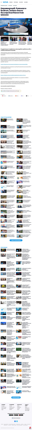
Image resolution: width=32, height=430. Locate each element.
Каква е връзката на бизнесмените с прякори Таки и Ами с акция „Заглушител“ (11, 231)
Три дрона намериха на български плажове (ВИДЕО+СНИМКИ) (26, 235)
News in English (27, 410)
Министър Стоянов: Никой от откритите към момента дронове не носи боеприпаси (27, 162)
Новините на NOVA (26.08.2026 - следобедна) (10, 313)
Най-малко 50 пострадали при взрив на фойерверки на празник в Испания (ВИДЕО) (11, 287)
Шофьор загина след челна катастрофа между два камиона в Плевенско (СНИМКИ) (11, 216)
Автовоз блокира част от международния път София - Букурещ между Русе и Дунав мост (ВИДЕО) (27, 231)
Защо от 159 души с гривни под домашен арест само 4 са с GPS (27, 126)
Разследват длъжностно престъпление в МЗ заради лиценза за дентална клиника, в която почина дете (27, 147)
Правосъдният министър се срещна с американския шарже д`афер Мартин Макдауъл (27, 206)
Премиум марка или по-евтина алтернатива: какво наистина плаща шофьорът (11, 338)
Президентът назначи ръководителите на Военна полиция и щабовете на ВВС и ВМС (10, 142)
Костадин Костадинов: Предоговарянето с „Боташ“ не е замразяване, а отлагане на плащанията (11, 207)
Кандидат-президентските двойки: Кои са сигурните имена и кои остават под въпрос (11, 126)
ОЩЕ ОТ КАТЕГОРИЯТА (16, 240)
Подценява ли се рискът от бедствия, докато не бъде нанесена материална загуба (27, 177)
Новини (10, 2)
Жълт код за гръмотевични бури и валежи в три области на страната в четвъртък (11, 157)
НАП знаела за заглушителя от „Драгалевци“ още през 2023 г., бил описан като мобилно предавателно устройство (26, 121)
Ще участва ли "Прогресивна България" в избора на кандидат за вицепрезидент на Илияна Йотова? (11, 226)
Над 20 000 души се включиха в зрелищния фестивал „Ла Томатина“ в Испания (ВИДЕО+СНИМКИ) (11, 292)
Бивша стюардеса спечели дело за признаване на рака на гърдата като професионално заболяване (26, 382)
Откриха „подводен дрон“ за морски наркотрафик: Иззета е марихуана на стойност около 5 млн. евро (27, 168)
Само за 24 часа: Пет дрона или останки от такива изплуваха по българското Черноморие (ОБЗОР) (11, 137)
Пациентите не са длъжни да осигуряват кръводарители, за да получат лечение (11, 221)
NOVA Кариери (27, 409)
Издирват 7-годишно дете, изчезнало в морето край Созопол (27, 211)
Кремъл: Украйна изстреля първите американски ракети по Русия (13, 75)
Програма (16, 2)
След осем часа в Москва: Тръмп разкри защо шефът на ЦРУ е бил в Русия (26, 286)
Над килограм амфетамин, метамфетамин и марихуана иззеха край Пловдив (11, 182)
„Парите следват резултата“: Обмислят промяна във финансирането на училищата (26, 192)
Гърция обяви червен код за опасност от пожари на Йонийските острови (26, 370)
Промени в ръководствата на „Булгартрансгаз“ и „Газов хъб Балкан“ (27, 173)
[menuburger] (1, 2)
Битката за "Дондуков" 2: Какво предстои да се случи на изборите (27, 201)
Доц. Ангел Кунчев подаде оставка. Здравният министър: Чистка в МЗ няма (11, 177)
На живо (26, 2)
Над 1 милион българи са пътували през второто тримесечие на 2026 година (11, 201)
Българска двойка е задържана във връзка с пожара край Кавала (11, 298)
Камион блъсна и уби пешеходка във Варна (26, 181)
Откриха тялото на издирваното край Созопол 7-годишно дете (11, 167)
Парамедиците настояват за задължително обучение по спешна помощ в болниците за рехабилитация (26, 364)
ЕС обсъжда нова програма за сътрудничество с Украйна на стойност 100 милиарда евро (11, 324)
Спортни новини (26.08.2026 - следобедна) (25, 309)
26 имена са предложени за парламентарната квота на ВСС (11, 191)
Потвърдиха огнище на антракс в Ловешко (10, 162)
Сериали (18, 408)
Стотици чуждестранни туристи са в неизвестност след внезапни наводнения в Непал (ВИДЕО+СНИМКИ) (11, 357)
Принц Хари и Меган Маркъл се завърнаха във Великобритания (26, 313)
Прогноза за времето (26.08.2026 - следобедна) (11, 309)
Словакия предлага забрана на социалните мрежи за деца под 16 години (26, 280)
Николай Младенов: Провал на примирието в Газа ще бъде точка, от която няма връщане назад (11, 256)
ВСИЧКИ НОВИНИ (16, 397)
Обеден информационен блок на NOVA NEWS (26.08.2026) (11, 318)
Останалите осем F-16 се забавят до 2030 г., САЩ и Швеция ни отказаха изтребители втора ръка (11, 146)
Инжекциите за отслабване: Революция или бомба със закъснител (27, 196)
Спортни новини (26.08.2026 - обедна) (26, 391)
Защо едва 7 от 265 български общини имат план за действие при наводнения (10, 211)
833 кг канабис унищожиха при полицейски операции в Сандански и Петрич (11, 196)
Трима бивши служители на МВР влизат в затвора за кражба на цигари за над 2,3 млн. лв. (27, 216)
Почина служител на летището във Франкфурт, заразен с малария (26, 298)
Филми (18, 409)
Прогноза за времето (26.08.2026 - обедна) (10, 186)
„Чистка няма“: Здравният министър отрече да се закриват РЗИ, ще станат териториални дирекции (27, 152)
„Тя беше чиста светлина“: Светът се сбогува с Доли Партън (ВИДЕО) (26, 250)
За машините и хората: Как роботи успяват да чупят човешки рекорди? (11, 235)
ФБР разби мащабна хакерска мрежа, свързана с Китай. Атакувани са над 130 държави (26, 137)
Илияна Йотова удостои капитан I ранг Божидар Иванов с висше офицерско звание (11, 173)
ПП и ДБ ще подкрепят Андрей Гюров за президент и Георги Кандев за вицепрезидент (27, 221)
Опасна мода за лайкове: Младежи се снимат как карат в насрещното (11, 375)
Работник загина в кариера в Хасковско (10, 119)
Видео (2, 409)
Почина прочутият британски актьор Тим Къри (11, 269)
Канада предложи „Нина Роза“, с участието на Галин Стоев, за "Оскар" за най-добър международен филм (27, 157)
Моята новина (4, 408)
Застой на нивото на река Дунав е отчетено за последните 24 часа (27, 225)
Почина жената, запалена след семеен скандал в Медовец (27, 186)
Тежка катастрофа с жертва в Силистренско (11, 130)
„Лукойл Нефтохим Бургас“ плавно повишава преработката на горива (11, 152)
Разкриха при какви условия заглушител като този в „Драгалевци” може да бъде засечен (27, 142)
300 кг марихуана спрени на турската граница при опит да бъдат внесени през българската (26, 350)
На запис (21, 2)
